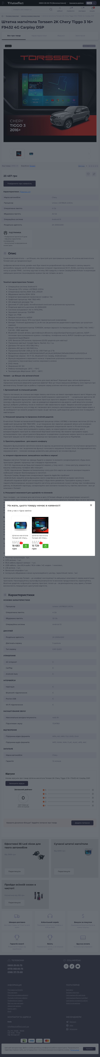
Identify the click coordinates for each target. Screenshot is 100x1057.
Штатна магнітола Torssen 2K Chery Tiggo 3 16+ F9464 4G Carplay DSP (20, 536)
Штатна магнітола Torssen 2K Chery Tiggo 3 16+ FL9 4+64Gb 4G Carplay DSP (40, 536)
